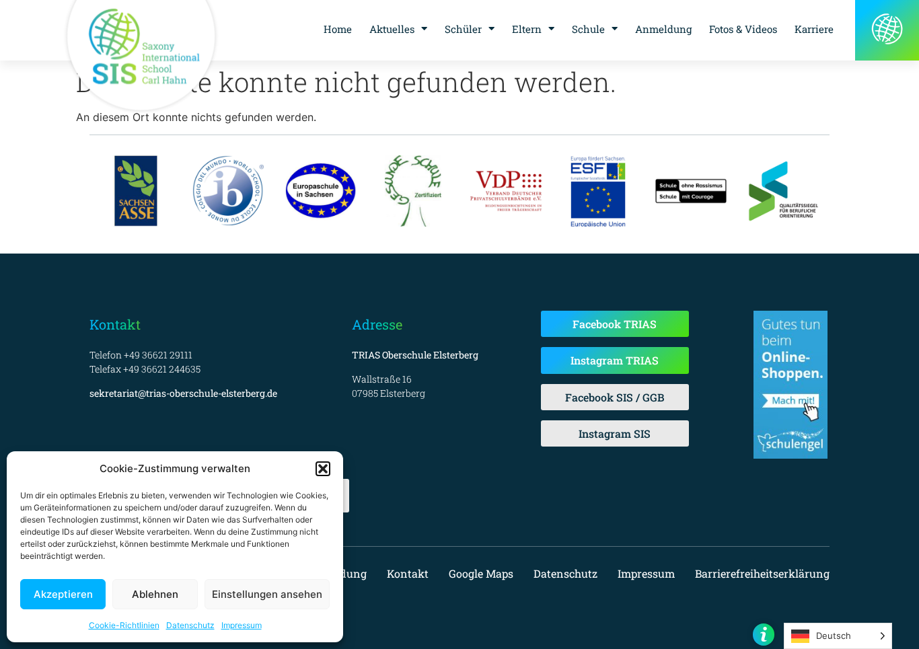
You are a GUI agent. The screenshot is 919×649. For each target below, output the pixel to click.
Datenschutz (190, 625)
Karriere (814, 29)
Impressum (241, 625)
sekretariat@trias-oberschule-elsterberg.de (183, 393)
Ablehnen (155, 594)
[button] (323, 468)
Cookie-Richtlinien (124, 625)
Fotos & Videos (743, 29)
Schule (588, 29)
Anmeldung (663, 29)
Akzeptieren (63, 594)
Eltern (527, 29)
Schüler (463, 29)
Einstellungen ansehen (267, 594)
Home (338, 29)
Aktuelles (391, 29)
